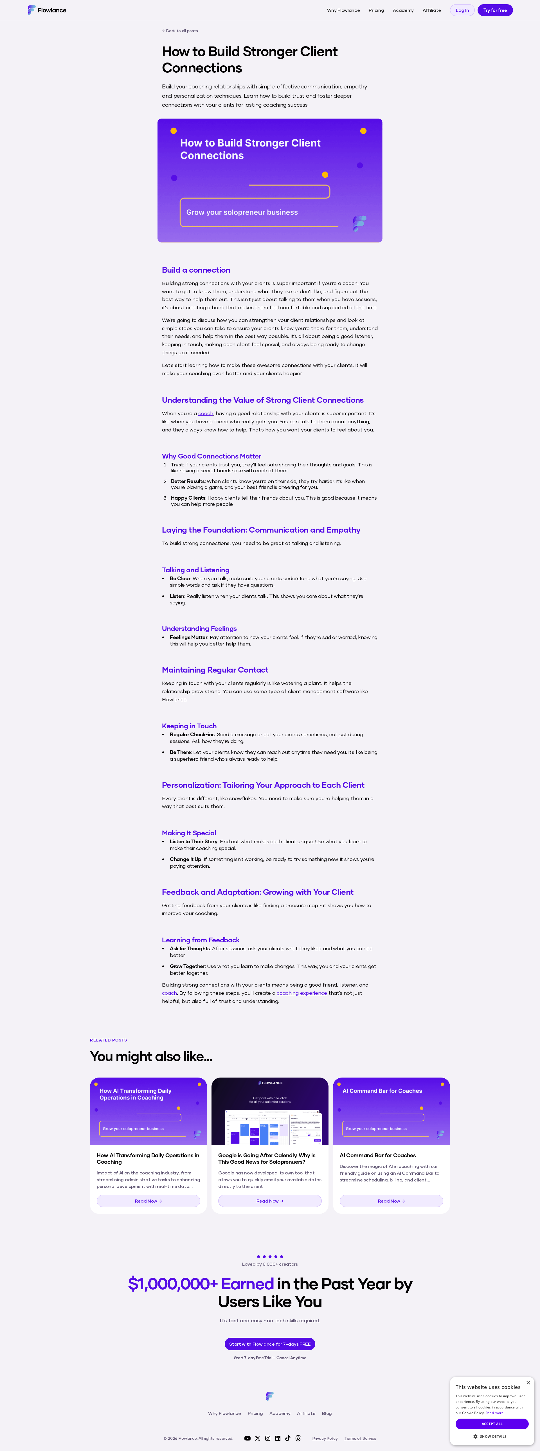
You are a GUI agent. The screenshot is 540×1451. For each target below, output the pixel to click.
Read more (495, 1412)
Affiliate (432, 10)
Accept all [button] (492, 1423)
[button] (492, 1436)
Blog (327, 1413)
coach (205, 413)
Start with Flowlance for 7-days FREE (269, 1344)
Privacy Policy (325, 1438)
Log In (462, 10)
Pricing (376, 10)
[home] (47, 10)
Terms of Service (360, 1438)
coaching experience (302, 993)
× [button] (528, 1383)
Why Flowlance (343, 10)
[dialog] (492, 1411)
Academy (403, 10)
